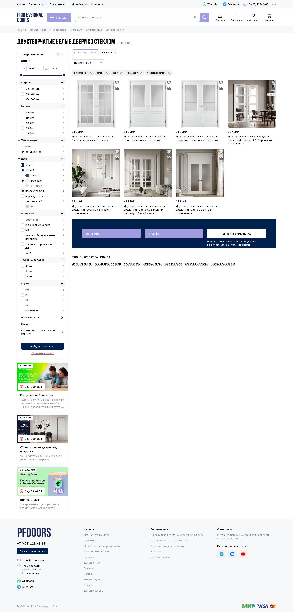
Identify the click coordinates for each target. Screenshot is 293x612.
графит (47, 175)
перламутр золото (44, 196)
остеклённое (80, 72)
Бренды (88, 568)
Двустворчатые (94, 29)
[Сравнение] (117, 89)
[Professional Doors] (30, 17)
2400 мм (44, 133)
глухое (44, 146)
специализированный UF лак (44, 245)
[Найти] (204, 17)
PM (44, 290)
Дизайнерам (80, 4)
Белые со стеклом (85, 52)
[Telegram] (221, 554)
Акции (21, 4)
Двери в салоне (93, 590)
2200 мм (44, 123)
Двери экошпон (82, 263)
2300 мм (44, 128)
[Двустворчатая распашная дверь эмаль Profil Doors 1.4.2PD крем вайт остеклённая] (252, 104)
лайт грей (47, 185)
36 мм (44, 266)
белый (100, 72)
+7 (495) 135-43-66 (257, 4)
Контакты (97, 4)
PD (44, 295)
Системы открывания (97, 551)
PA (44, 300)
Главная (21, 29)
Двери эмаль (132, 263)
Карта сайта (50, 606)
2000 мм (44, 112)
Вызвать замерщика (237, 233)
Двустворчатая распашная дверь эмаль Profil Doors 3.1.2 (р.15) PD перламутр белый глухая (145, 209)
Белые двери (173, 263)
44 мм (44, 271)
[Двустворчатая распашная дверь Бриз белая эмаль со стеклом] (148, 104)
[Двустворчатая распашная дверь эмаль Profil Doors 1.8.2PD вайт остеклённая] (96, 173)
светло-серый (44, 201)
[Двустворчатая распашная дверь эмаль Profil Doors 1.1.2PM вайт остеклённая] (200, 173)
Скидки (88, 585)
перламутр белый (156, 72)
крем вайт (132, 72)
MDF (44, 230)
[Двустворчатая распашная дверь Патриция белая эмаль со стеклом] (200, 104)
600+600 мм (44, 89)
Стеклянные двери (196, 263)
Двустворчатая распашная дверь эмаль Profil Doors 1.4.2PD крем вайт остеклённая (250, 140)
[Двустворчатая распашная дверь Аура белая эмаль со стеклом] (96, 104)
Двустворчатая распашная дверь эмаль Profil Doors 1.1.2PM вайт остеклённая (197, 209)
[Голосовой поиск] (194, 17)
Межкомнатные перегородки (102, 546)
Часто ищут (76, 29)
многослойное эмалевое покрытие (44, 237)
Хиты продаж (92, 579)
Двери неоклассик (223, 263)
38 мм (44, 276)
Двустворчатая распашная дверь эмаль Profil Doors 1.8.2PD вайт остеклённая (93, 209)
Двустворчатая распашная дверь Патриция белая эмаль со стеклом (197, 138)
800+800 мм (44, 99)
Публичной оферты (240, 244)
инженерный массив (44, 225)
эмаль (44, 253)
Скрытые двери (152, 263)
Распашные (109, 52)
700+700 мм (44, 94)
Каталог (34, 29)
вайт (115, 72)
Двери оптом (92, 562)
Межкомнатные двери (54, 29)
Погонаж (89, 557)
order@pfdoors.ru (33, 560)
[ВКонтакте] (232, 554)
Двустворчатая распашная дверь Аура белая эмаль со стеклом (93, 138)
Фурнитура (91, 540)
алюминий (44, 220)
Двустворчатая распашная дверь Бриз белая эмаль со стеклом (145, 138)
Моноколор (44, 310)
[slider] (21, 75)
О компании (225, 529)
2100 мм (44, 117)
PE (44, 305)
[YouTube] (243, 554)
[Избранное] (117, 83)
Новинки (89, 574)
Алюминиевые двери (108, 263)
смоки (47, 206)
